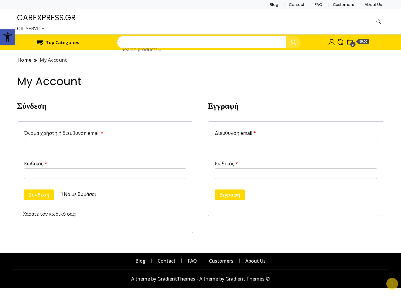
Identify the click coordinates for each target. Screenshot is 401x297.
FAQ (318, 4)
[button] (7, 37)
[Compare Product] (340, 41)
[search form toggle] (378, 21)
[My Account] (331, 41)
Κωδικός (35, 163)
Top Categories (62, 42)
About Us (373, 4)
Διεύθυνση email (235, 133)
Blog (274, 4)
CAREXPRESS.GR (46, 17)
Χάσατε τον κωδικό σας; (49, 214)
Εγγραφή (230, 195)
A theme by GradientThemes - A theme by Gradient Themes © (200, 279)
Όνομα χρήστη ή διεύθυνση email (63, 133)
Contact (296, 4)
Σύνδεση (39, 195)
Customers (343, 4)
